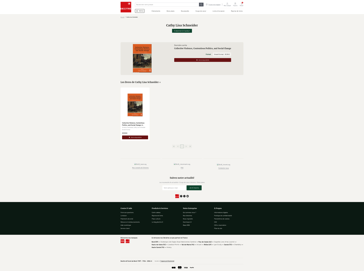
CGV (215, 222)
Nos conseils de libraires (140, 168)
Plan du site (218, 228)
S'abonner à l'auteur (182, 31)
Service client (125, 228)
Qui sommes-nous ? (189, 212)
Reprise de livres (157, 215)
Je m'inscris (194, 188)
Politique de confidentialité (223, 215)
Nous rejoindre (188, 219)
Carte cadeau (156, 212)
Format (208, 54)
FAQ (182, 168)
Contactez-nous (223, 168)
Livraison (124, 215)
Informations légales (221, 212)
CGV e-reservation (220, 225)
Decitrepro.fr (187, 222)
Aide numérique (126, 225)
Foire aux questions (127, 212)
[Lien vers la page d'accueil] (126, 7)
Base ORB (186, 225)
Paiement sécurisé (127, 219)
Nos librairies (187, 215)
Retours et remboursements (130, 222)
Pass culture (156, 219)
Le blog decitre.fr (157, 222)
